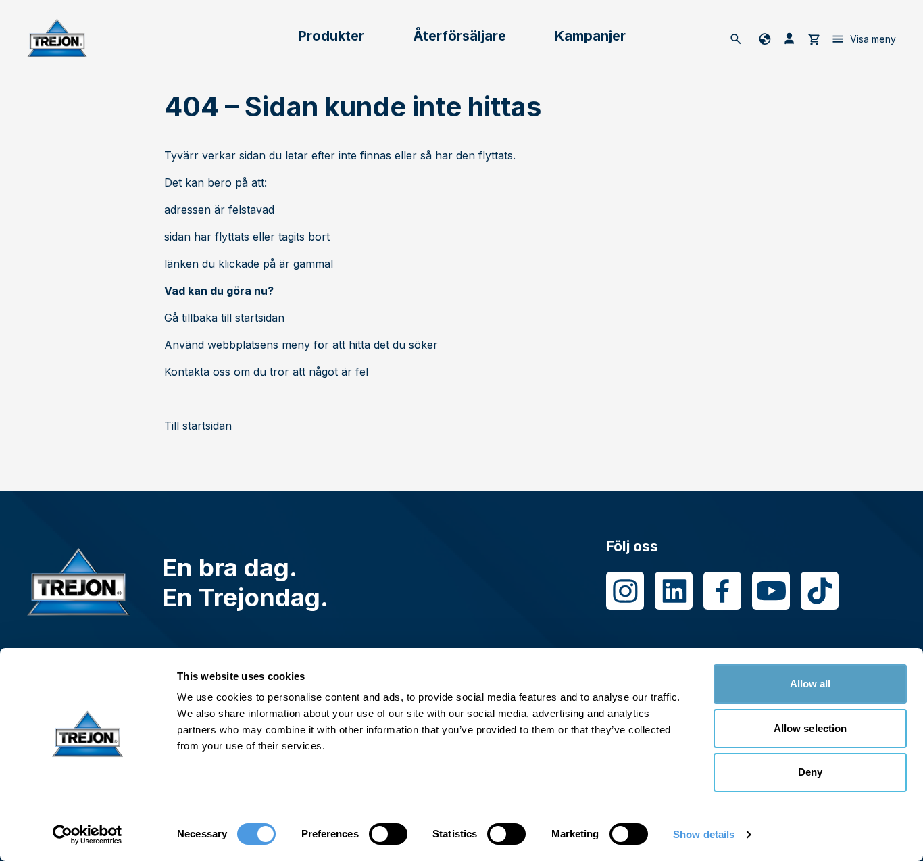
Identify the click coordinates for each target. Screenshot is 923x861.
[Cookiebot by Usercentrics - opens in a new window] (87, 835)
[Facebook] (722, 591)
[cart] (813, 38)
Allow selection (810, 728)
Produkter (331, 36)
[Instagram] (625, 591)
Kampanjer (590, 36)
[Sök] (736, 38)
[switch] (388, 834)
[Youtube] (771, 591)
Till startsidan (198, 426)
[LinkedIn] (674, 591)
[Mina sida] (789, 38)
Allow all (810, 683)
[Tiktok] (820, 591)
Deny (810, 772)
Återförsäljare (459, 36)
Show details (703, 834)
